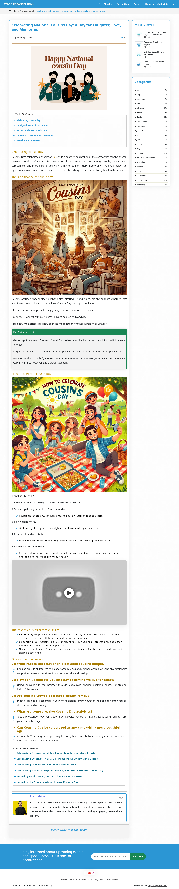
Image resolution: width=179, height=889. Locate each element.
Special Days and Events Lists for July (154, 63)
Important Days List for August (153, 43)
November (152, 162)
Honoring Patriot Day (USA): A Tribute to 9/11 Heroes (49, 776)
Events (137, 4)
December (152, 99)
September (152, 175)
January (152, 130)
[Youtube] (89, 873)
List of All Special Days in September (154, 53)
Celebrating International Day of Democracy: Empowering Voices (57, 758)
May (152, 148)
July (55, 157)
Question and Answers (28, 140)
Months (108, 4)
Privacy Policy (97, 879)
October (152, 166)
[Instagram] (93, 873)
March (152, 144)
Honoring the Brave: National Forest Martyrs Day (47, 782)
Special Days (152, 180)
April (152, 90)
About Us (73, 879)
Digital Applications (157, 885)
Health (152, 112)
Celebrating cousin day (28, 120)
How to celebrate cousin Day (31, 130)
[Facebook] (86, 873)
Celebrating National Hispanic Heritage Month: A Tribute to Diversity (59, 770)
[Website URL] (121, 797)
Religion (152, 171)
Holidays (149, 4)
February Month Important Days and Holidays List (155, 33)
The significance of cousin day (32, 125)
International (123, 4)
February (152, 108)
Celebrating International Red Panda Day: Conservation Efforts (56, 752)
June (152, 139)
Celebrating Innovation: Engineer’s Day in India (46, 764)
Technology (152, 185)
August (152, 94)
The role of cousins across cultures (34, 135)
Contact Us (162, 4)
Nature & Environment (152, 157)
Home (16, 11)
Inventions (152, 126)
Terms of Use (112, 879)
